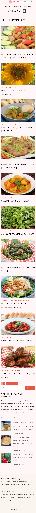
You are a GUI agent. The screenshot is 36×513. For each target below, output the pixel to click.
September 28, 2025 (19, 450)
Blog (2, 87)
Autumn (3, 124)
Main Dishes (11, 51)
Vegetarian (12, 197)
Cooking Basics (9, 230)
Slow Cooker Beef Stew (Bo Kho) (17, 341)
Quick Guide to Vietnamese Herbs (17, 234)
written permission (5, 487)
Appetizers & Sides (6, 264)
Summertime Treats (10, 87)
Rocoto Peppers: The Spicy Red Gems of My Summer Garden (24, 458)
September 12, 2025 (19, 464)
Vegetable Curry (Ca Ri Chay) (15, 201)
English (23, 1)
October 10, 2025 (18, 433)
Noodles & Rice (5, 300)
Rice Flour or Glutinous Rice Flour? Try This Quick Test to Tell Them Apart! (23, 426)
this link (23, 401)
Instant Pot (4, 51)
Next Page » (13, 383)
